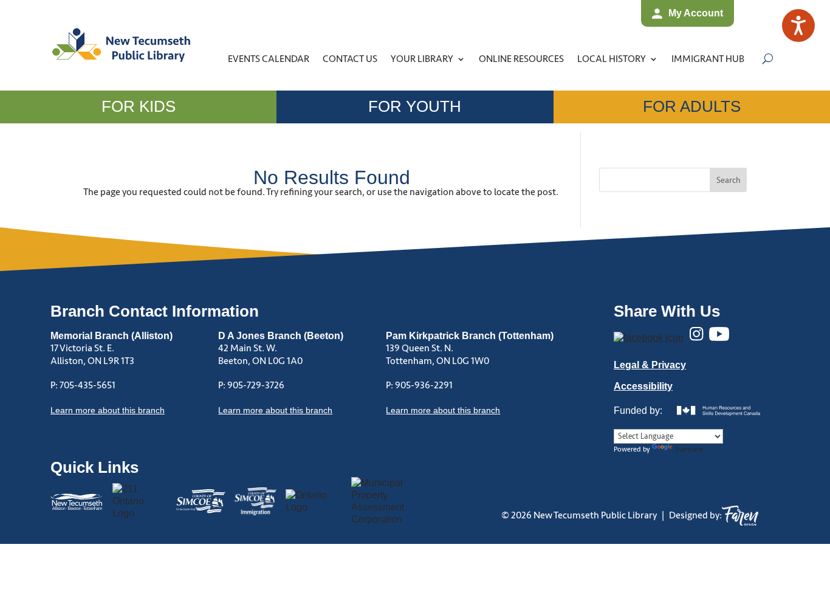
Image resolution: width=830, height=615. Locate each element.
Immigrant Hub (707, 59)
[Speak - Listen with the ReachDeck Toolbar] (798, 25)
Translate (688, 449)
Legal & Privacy (650, 365)
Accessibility (643, 386)
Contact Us (350, 59)
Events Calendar (268, 59)
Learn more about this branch (275, 410)
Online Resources (521, 59)
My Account (695, 13)
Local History (611, 59)
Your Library (422, 59)
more (107, 410)
